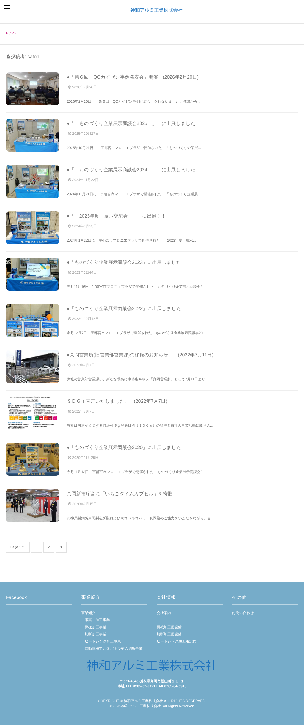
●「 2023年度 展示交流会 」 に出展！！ (116, 216)
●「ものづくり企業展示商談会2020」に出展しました (124, 447)
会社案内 (164, 613)
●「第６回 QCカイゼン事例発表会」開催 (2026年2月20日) (133, 77)
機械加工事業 (93, 627)
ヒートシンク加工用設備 (176, 641)
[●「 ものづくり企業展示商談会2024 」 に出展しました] (32, 181)
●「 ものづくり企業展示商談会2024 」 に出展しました (131, 169)
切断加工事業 (93, 634)
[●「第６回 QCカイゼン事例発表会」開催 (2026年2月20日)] (32, 88)
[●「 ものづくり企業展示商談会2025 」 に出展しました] (32, 135)
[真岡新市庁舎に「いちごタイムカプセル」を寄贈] (32, 505)
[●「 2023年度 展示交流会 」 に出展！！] (32, 227)
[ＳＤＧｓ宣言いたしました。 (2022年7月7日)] (32, 412)
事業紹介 (88, 613)
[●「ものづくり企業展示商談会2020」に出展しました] (32, 459)
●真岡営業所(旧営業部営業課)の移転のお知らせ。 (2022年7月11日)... (142, 355)
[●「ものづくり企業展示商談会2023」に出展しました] (32, 274)
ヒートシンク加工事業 (101, 641)
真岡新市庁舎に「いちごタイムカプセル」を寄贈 (120, 493)
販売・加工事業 (95, 620)
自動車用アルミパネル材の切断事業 (111, 648)
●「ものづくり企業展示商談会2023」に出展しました (124, 262)
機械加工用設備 (169, 627)
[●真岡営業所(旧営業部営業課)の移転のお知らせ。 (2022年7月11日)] (32, 366)
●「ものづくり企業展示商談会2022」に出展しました (124, 308)
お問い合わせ (243, 613)
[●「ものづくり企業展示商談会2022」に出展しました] (32, 320)
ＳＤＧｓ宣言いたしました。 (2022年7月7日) (117, 401)
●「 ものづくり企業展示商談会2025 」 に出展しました (131, 123)
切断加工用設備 (169, 634)
